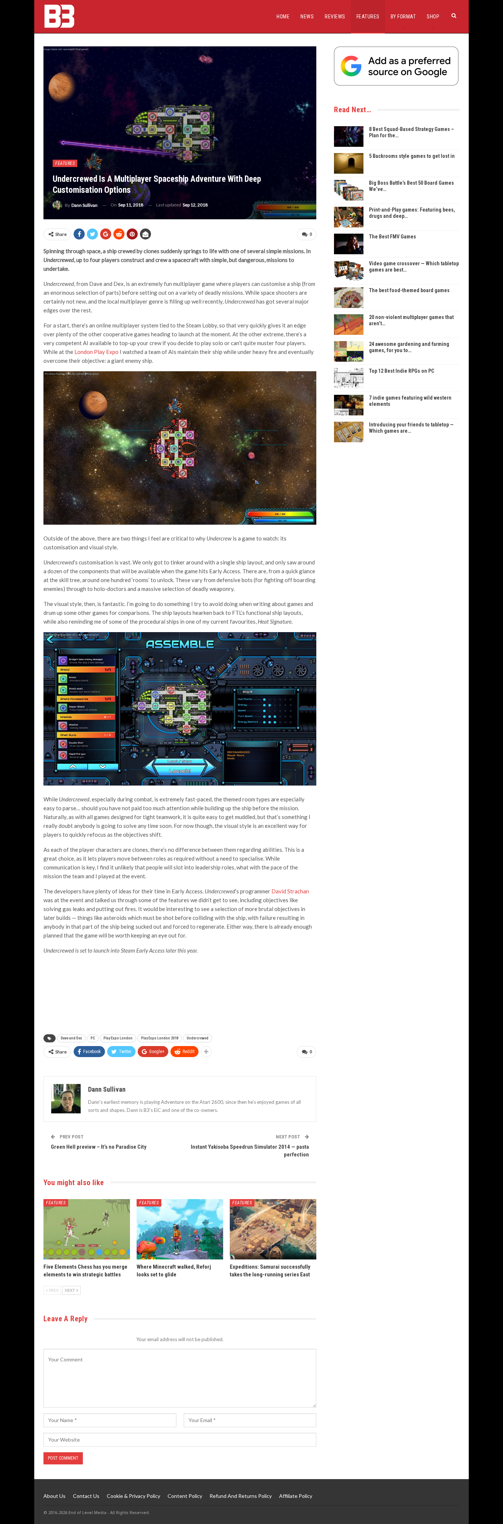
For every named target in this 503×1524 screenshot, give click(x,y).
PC (93, 1038)
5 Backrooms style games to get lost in (412, 156)
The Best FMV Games (392, 237)
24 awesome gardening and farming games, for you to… (409, 347)
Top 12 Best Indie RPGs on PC (401, 371)
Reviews (335, 17)
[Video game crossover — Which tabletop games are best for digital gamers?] (348, 271)
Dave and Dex (71, 1038)
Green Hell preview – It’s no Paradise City (99, 1147)
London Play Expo (96, 351)
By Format (403, 17)
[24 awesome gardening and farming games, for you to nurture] (348, 351)
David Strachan (290, 891)
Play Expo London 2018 (159, 1038)
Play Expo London (118, 1038)
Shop (433, 17)
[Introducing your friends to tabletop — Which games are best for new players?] (348, 432)
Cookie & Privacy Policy (133, 1496)
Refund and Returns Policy (241, 1496)
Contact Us (86, 1496)
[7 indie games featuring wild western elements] (348, 405)
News (307, 17)
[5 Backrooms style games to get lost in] (348, 163)
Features (368, 17)
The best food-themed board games (409, 290)
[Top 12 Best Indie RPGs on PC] (348, 378)
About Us (54, 1496)
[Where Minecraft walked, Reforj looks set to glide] (180, 1229)
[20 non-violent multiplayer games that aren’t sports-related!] (348, 324)
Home (283, 17)
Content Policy (185, 1496)
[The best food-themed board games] (348, 297)
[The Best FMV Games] (348, 244)
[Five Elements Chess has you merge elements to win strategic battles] (86, 1229)
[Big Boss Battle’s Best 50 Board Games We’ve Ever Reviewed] (348, 190)
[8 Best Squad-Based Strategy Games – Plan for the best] (348, 136)
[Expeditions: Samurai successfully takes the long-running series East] (273, 1229)
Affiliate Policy (295, 1496)
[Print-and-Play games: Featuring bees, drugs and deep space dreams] (348, 217)
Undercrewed (197, 1038)
